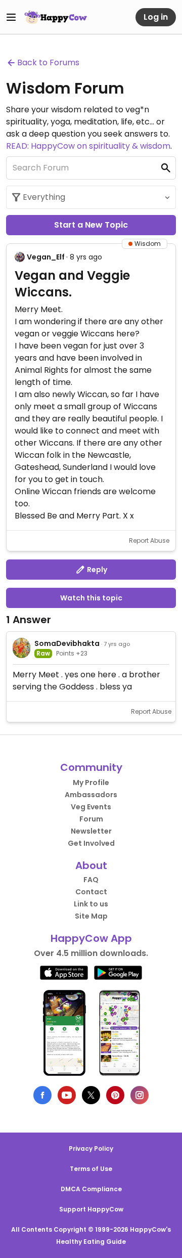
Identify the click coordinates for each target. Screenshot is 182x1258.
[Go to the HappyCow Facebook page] (42, 1095)
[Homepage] (55, 17)
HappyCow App (91, 938)
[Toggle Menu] (11, 17)
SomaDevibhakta (67, 643)
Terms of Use (91, 1168)
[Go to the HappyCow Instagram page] (139, 1095)
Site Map (91, 916)
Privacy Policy (91, 1148)
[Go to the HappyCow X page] (91, 1095)
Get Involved (91, 843)
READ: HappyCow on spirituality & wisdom (88, 146)
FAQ (91, 880)
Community (91, 767)
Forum (91, 819)
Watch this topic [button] (91, 598)
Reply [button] (96, 570)
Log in (156, 17)
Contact (91, 892)
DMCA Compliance (91, 1189)
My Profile (91, 782)
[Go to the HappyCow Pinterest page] (115, 1095)
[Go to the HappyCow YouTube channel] (67, 1095)
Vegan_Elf (46, 257)
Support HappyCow (91, 1209)
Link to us (91, 904)
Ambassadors (91, 795)
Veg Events (91, 807)
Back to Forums (48, 62)
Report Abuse (149, 540)
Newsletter (91, 831)
